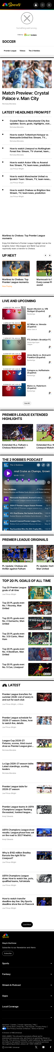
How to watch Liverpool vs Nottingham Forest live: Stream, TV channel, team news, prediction (30, 150)
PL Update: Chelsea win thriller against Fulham (14, 567)
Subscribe (8, 953)
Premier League (10, 51)
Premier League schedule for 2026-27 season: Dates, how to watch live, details (17, 720)
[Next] (50, 255)
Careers (13, 1025)
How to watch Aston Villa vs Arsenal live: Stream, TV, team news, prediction (30, 164)
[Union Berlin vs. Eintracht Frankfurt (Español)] (14, 359)
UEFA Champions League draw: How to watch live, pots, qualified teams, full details (18, 878)
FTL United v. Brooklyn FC (39, 339)
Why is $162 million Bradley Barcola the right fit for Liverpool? (16, 855)
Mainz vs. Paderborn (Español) (36, 387)
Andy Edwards (7, 816)
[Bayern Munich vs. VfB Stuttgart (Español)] (14, 313)
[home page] (11, 5)
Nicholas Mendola (9, 104)
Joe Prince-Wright (17, 169)
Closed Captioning (25, 1025)
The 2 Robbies (34, 51)
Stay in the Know (9, 943)
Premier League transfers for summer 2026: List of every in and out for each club (17, 697)
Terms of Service (38, 1029)
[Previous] (45, 255)
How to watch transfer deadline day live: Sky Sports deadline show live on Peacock (18, 901)
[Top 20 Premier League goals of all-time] (40, 592)
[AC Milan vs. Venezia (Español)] (14, 328)
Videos (22, 51)
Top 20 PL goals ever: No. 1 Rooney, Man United (13, 605)
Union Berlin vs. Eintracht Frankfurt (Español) (39, 356)
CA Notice (26, 1029)
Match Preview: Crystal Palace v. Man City (25, 95)
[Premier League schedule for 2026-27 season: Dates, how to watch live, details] (44, 720)
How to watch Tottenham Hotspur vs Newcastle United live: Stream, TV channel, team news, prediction (29, 136)
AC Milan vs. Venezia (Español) (36, 325)
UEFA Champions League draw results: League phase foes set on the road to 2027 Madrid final (18, 832)
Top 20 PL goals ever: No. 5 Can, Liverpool (13, 666)
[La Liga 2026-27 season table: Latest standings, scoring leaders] (44, 766)
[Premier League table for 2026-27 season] (44, 789)
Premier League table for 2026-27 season (14, 788)
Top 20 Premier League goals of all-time (14, 589)
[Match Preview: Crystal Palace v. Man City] (27, 74)
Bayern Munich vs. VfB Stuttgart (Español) (37, 310)
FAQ (34, 1025)
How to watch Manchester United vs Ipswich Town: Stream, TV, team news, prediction (30, 178)
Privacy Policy (41, 1027)
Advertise (5, 1025)
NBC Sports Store (9, 1027)
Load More (27, 924)
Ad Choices (30, 1027)
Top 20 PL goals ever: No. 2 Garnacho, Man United (13, 621)
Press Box (21, 1027)
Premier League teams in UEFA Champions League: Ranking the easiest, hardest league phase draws (18, 809)
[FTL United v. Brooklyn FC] (14, 343)
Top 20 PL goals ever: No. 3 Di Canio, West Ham (13, 636)
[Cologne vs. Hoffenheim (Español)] (14, 374)
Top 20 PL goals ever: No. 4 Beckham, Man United (13, 652)
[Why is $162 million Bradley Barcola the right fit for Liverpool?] (44, 855)
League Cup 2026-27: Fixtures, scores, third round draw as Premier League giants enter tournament (18, 743)
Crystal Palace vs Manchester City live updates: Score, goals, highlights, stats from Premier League (30, 122)
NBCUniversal (17, 1033)
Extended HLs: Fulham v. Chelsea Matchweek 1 (15, 446)
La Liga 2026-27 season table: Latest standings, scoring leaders (18, 766)
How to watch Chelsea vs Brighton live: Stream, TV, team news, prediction (30, 191)
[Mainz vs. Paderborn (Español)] (14, 389)
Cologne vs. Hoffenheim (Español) (38, 371)
